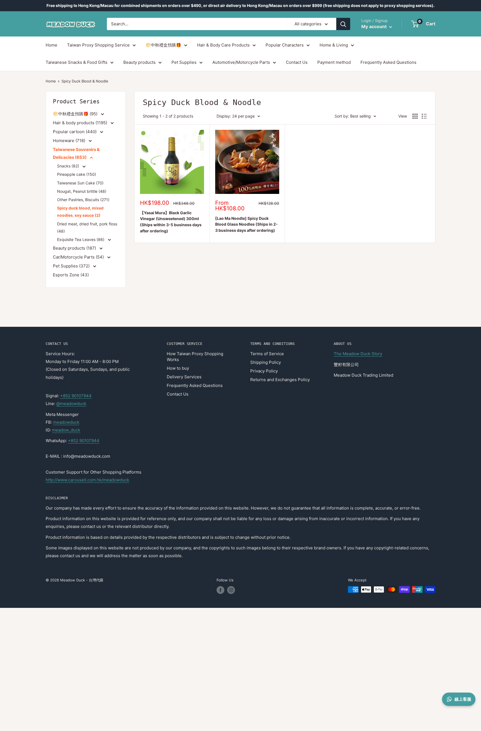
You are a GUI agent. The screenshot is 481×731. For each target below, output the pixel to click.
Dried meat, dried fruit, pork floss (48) (87, 227)
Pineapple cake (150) (76, 174)
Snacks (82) (68, 166)
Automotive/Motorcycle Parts (241, 62)
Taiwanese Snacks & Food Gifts (76, 62)
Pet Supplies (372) (72, 266)
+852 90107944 (76, 395)
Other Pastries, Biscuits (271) (83, 199)
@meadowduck (71, 403)
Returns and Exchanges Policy (280, 379)
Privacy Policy (264, 371)
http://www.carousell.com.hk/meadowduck (87, 480)
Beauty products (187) (75, 248)
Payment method (334, 62)
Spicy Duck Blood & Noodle (85, 81)
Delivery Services (184, 376)
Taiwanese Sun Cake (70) (80, 183)
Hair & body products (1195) (80, 122)
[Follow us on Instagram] (231, 590)
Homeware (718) (69, 140)
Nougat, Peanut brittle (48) (81, 191)
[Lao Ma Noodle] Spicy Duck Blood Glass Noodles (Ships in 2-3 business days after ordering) (246, 224)
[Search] (343, 24)
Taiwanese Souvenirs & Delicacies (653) (76, 153)
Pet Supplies (184, 62)
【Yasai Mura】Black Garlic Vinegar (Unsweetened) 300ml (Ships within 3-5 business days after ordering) (171, 221)
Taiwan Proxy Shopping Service (98, 45)
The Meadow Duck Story (358, 353)
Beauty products (139, 62)
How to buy (178, 368)
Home (51, 45)
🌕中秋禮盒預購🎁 (163, 45)
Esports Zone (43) (71, 274)
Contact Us (297, 62)
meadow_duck (66, 430)
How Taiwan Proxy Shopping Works (195, 356)
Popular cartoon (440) (75, 131)
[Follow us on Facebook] (220, 590)
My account (374, 26)
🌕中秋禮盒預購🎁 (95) (76, 113)
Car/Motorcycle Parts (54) (79, 257)
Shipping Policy (265, 362)
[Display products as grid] (415, 116)
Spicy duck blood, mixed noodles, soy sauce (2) (80, 212)
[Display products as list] (424, 116)
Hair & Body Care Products (223, 45)
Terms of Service (267, 353)
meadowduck (66, 422)
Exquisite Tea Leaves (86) (81, 239)
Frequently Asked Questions (388, 62)
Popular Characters (285, 45)
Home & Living (334, 45)
